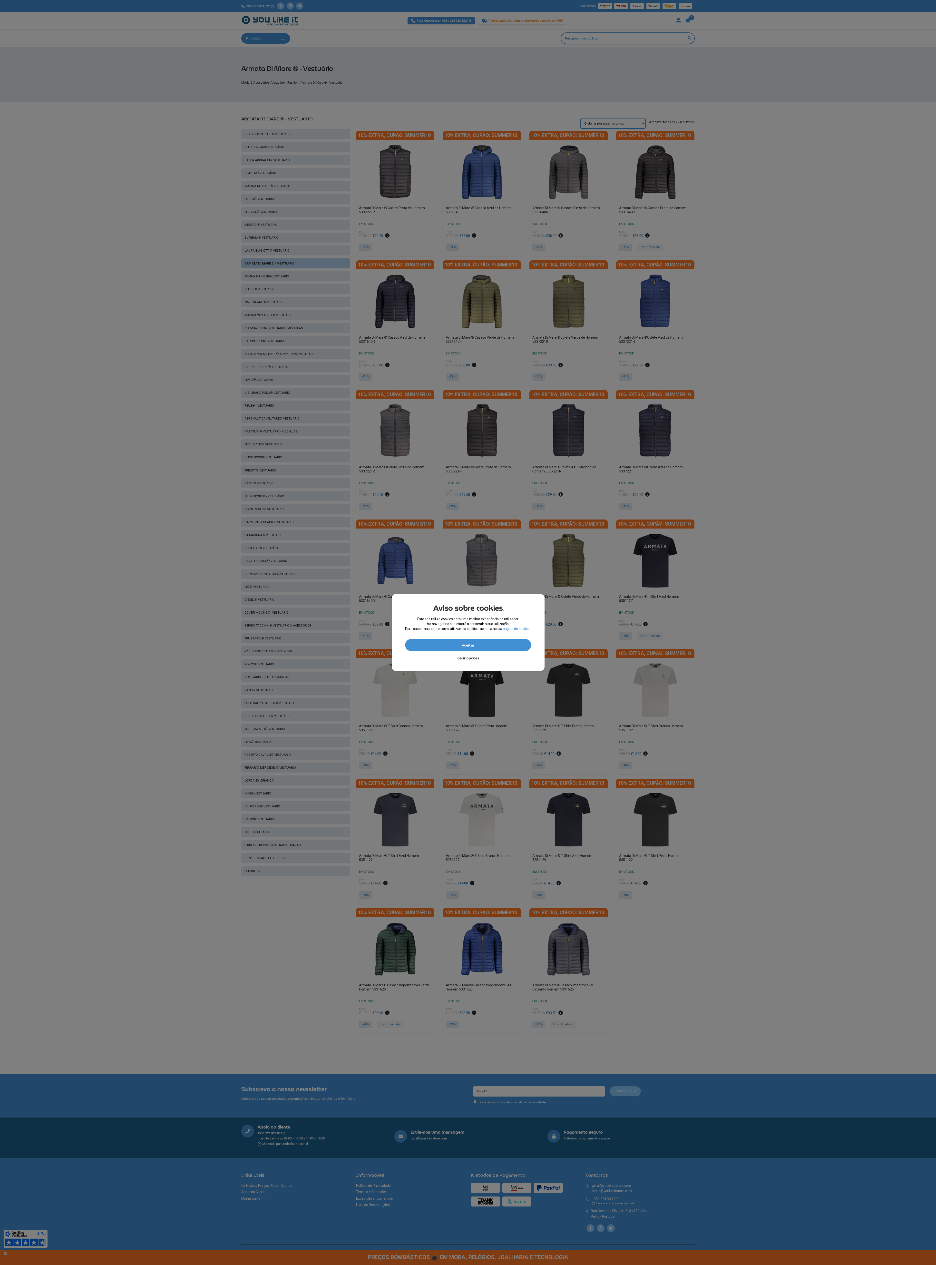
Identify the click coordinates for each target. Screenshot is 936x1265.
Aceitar (468, 645)
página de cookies (516, 629)
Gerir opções (468, 658)
